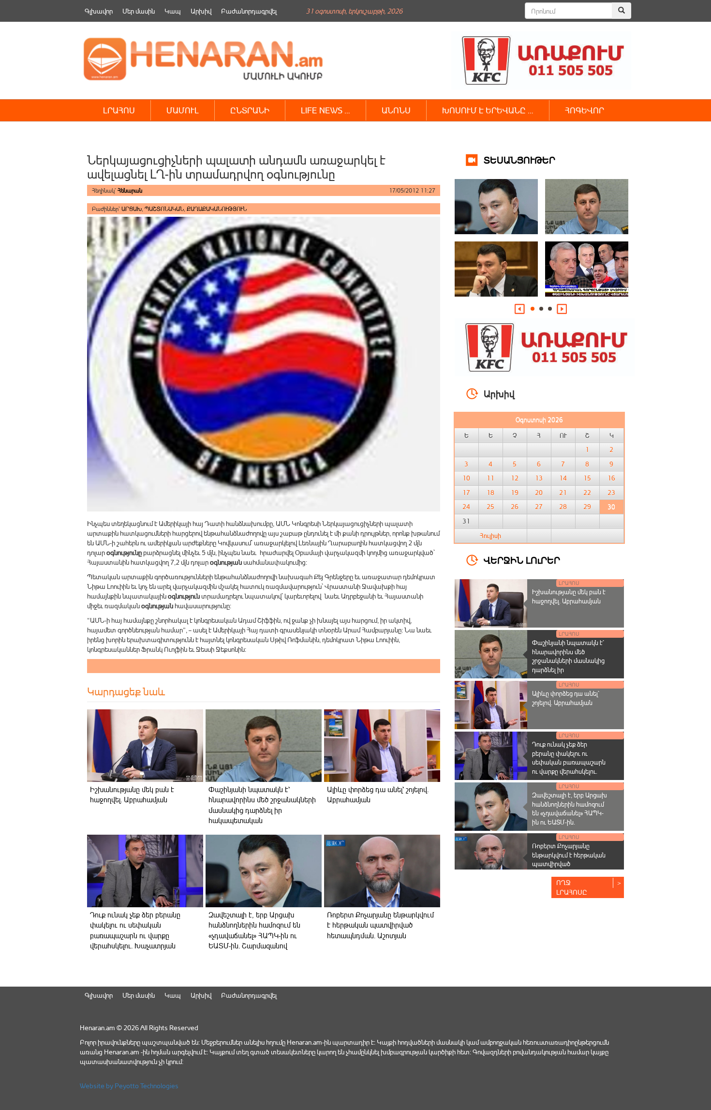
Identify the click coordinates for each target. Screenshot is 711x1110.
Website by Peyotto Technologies (129, 1085)
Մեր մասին (138, 11)
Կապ (172, 11)
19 (514, 492)
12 (514, 478)
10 (466, 478)
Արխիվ (201, 11)
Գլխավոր (99, 11)
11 (490, 478)
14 (563, 478)
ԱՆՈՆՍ (396, 110)
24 (466, 506)
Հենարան (130, 190)
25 (490, 506)
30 (611, 506)
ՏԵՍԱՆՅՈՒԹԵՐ (519, 159)
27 (539, 506)
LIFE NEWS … (325, 110)
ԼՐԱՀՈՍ (119, 110)
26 (514, 506)
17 (466, 492)
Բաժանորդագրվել (249, 11)
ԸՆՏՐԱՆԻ (249, 110)
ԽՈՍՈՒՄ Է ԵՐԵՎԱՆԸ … (487, 110)
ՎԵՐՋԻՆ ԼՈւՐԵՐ (522, 560)
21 (563, 492)
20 (539, 492)
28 (563, 506)
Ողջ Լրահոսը (571, 887)
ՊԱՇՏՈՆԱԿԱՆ (164, 208)
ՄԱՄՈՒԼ (182, 110)
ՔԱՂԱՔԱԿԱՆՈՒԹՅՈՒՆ (217, 208)
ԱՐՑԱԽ (131, 208)
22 (587, 492)
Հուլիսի (490, 536)
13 (539, 478)
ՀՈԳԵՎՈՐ (584, 110)
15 (587, 478)
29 (587, 506)
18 (490, 492)
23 (611, 492)
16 (611, 478)
